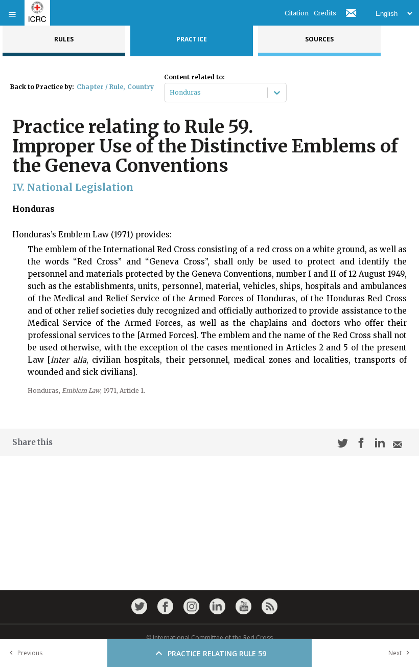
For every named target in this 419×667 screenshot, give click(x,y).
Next (395, 653)
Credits (325, 13)
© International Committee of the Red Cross (209, 637)
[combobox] (170, 92)
